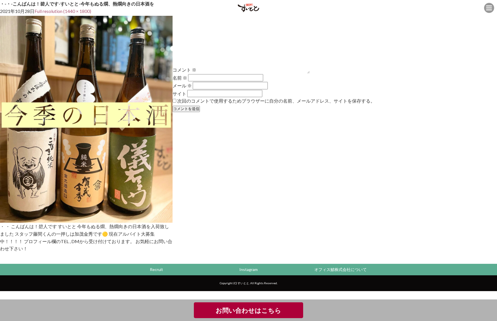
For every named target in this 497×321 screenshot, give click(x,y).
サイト (179, 93)
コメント (184, 69)
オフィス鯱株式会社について (340, 269)
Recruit (156, 269)
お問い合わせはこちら (248, 310)
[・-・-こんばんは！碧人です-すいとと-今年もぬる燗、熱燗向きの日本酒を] (86, 219)
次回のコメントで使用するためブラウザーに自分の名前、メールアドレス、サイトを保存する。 (276, 100)
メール (182, 85)
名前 (180, 77)
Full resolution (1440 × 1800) (63, 11)
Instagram (248, 269)
